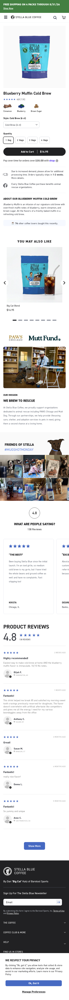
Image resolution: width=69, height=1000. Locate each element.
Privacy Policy (13, 913)
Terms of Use (58, 911)
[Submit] (58, 902)
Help (6, 942)
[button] (64, 17)
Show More (34, 846)
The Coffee (9, 922)
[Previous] (5, 282)
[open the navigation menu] (5, 17)
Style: (14, 118)
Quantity (7, 133)
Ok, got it (33, 983)
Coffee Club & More (14, 932)
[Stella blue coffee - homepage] (25, 17)
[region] (34, 283)
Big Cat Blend (13, 305)
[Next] (64, 282)
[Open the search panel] (55, 18)
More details (17, 177)
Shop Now (8, 8)
